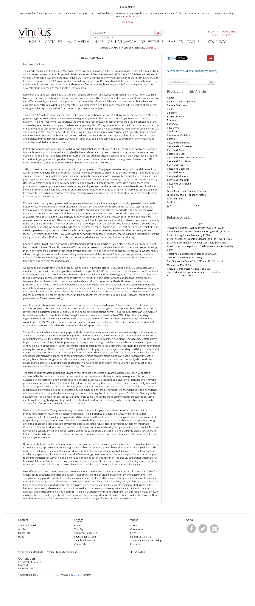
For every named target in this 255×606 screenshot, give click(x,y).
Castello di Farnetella (178, 165)
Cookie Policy (132, 16)
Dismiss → (127, 22)
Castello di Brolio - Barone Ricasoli (185, 157)
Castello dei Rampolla (178, 142)
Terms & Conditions (66, 552)
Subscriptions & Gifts (85, 536)
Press (133, 533)
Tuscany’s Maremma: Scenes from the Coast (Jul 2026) (195, 227)
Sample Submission (84, 540)
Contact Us (80, 544)
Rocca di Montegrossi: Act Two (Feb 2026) (189, 268)
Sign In (213, 31)
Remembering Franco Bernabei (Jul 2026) (188, 235)
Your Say (216, 42)
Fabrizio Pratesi (175, 198)
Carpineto (172, 124)
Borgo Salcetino (175, 116)
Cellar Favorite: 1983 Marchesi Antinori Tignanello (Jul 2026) (198, 231)
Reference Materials (140, 536)
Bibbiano (172, 112)
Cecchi (170, 187)
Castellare (172, 138)
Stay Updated (222, 35)
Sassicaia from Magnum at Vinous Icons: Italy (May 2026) (196, 242)
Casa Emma (173, 127)
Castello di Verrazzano (179, 183)
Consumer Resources (85, 533)
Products (135, 544)
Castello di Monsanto (178, 180)
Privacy (50, 552)
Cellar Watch (122, 42)
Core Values (136, 529)
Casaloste (172, 131)
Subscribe (229, 31)
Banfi (169, 109)
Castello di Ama (175, 150)
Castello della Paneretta (179, 146)
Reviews (98, 32)
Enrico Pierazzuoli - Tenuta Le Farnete (186, 191)
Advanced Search (101, 37)
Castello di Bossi (176, 153)
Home (35, 42)
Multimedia (77, 42)
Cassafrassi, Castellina (179, 135)
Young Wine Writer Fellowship (146, 540)
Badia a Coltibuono (177, 105)
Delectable (152, 42)
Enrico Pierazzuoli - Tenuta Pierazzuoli (187, 194)
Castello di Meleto (176, 172)
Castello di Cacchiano (178, 161)
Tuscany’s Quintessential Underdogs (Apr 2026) (192, 253)
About (133, 525)
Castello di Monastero (178, 176)
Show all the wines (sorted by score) (192, 71)
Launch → (151, 47)
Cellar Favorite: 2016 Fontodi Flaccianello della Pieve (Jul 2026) (199, 238)
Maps (99, 42)
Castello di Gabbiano (178, 168)
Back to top (138, 552)
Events (175, 42)
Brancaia (171, 120)
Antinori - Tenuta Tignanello (181, 101)
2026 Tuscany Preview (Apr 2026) (184, 257)
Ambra (170, 97)
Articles (53, 42)
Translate (86, 575)
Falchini (171, 202)
